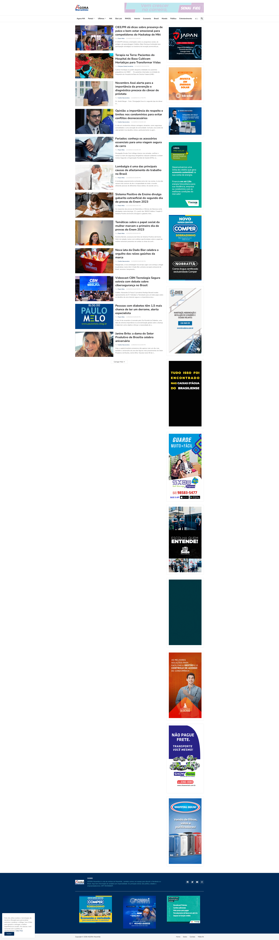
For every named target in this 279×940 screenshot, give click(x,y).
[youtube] (197, 882)
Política (173, 18)
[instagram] (202, 882)
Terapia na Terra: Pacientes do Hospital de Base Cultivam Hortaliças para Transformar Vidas (138, 58)
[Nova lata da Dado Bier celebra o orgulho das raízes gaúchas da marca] (94, 260)
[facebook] (187, 882)
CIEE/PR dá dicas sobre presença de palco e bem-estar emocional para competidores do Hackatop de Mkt (139, 30)
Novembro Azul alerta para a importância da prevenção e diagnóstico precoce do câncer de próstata (137, 88)
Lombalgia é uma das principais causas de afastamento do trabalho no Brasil (138, 170)
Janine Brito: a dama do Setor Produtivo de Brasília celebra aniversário (134, 337)
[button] (196, 19)
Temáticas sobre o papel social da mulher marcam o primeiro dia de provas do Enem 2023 (137, 225)
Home (178, 937)
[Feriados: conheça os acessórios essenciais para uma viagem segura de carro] (94, 149)
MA (110, 18)
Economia (147, 18)
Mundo (164, 18)
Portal (90, 18)
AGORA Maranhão (94, 937)
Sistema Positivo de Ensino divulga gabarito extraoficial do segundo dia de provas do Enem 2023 (139, 197)
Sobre (185, 937)
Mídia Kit (201, 937)
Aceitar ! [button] (9, 934)
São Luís (118, 18)
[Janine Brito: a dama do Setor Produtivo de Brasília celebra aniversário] (94, 344)
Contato (192, 937)
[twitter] (192, 882)
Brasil (156, 18)
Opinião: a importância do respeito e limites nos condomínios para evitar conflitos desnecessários (139, 114)
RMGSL (128, 18)
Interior (137, 18)
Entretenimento (185, 18)
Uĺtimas (101, 18)
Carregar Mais (118, 362)
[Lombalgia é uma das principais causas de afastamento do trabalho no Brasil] (94, 177)
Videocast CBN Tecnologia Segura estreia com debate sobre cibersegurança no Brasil (137, 281)
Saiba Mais (19, 931)
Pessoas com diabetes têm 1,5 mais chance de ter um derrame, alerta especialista (138, 309)
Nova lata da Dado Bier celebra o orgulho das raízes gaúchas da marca (137, 253)
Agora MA (81, 18)
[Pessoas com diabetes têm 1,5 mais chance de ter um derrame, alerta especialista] (94, 316)
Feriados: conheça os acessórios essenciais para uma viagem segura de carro (138, 142)
